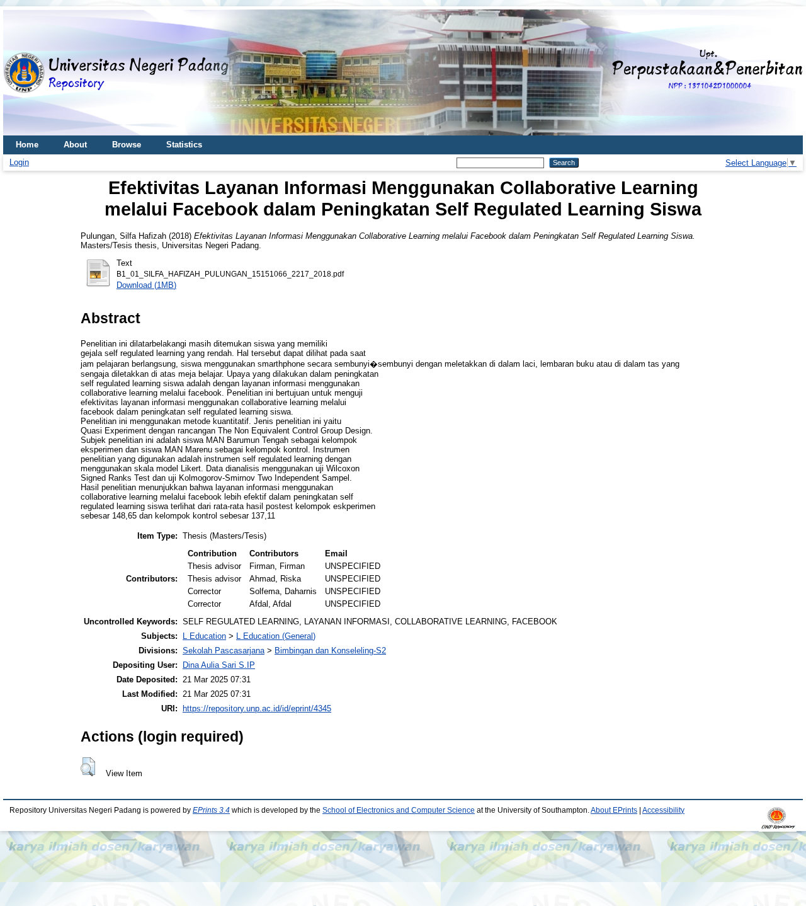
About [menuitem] (75, 144)
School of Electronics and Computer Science (398, 810)
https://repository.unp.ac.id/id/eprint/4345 (257, 708)
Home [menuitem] (27, 144)
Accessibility (663, 810)
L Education (204, 636)
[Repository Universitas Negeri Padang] (22, 73)
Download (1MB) (146, 285)
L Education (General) (275, 636)
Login (19, 162)
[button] (88, 766)
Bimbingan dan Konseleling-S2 (330, 650)
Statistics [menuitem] (184, 144)
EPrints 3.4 (211, 810)
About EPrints (614, 810)
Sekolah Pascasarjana (223, 650)
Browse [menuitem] (126, 144)
